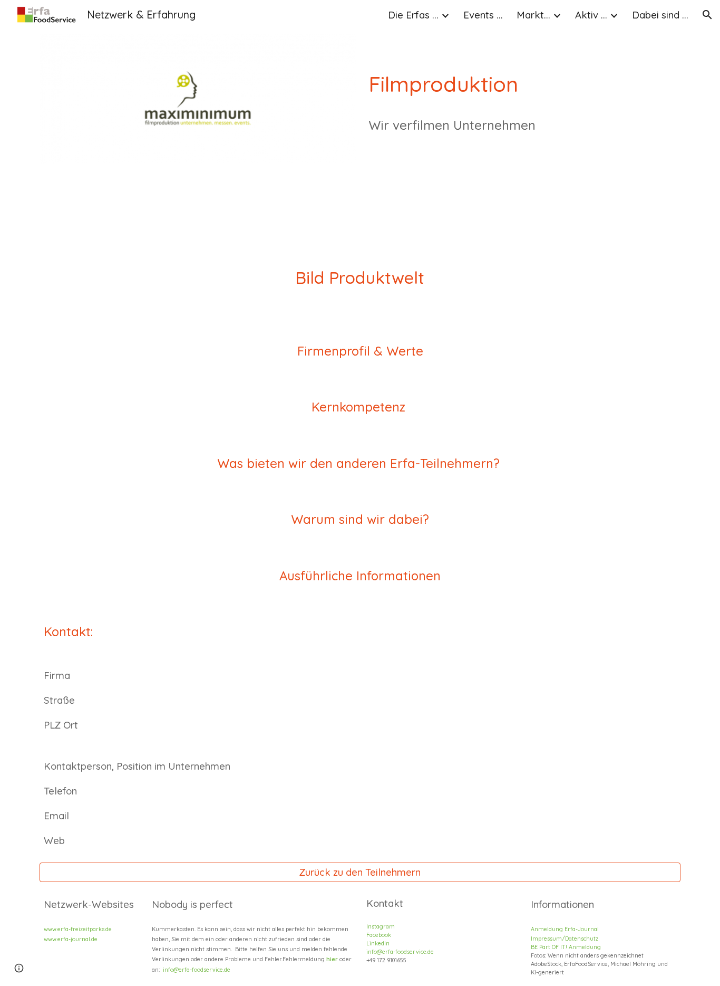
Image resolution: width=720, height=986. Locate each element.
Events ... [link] (483, 14)
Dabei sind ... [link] (660, 14)
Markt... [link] (533, 14)
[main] (522, 117)
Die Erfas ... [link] (413, 14)
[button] (707, 14)
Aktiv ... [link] (591, 14)
